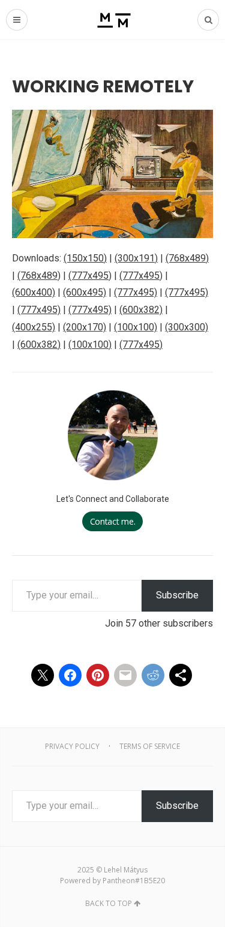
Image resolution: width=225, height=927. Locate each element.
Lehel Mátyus (126, 870)
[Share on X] (42, 675)
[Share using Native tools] (180, 675)
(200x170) (84, 327)
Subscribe (177, 595)
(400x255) (33, 327)
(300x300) (186, 327)
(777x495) (90, 275)
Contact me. (113, 521)
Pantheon (119, 880)
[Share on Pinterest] (97, 675)
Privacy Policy (72, 746)
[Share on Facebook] (70, 675)
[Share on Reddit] (153, 675)
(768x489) (187, 258)
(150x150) (85, 258)
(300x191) (136, 258)
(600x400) (33, 292)
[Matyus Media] (112, 19)
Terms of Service (149, 746)
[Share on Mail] (125, 675)
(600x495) (84, 292)
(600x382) (141, 309)
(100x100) (135, 327)
